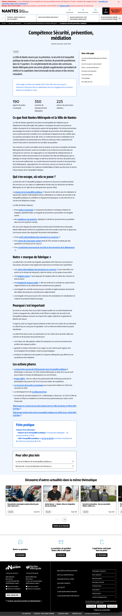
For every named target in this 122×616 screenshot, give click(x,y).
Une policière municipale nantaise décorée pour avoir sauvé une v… (23, 505)
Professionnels (96, 586)
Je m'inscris (61, 555)
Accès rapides (69, 12)
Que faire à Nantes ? (116, 11)
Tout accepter (91, 606)
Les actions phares (87, 74)
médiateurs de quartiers (27, 219)
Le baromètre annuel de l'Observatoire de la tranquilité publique (40, 369)
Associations (96, 590)
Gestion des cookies (63, 613)
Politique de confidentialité (92, 613)
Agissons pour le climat (65, 579)
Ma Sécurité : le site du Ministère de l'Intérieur (33, 466)
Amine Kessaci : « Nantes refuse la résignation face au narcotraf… (60, 505)
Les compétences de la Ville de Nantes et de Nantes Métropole (40, 23)
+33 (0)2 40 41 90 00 (12, 573)
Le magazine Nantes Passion (67, 591)
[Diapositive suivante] (119, 18)
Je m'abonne (20, 555)
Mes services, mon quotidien (67, 571)
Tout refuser (101, 606)
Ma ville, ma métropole (15, 23)
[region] (61, 18)
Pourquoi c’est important (89, 71)
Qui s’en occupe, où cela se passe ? (92, 64)
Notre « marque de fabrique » (90, 67)
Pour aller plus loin (87, 82)
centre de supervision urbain (29, 241)
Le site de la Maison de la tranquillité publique (33, 462)
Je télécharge (101, 555)
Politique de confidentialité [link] (102, 610)
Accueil (4, 23)
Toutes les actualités (61, 526)
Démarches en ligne (83, 12)
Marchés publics (97, 578)
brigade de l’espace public (28, 283)
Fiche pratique (86, 78)
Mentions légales (77, 613)
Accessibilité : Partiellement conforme (44, 613)
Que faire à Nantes (63, 583)
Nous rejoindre (96, 575)
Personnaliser (112, 606)
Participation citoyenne (99, 571)
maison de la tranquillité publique (28, 192)
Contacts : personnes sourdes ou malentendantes (24, 601)
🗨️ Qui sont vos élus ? (12, 586)
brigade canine (24, 276)
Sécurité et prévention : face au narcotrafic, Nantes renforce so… (96, 505)
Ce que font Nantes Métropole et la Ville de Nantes (94, 59)
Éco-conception (26, 613)
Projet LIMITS (19, 379)
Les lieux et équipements (99, 597)
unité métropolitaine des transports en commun (38, 237)
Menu (106, 12)
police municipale (26, 210)
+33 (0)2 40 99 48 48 (32, 573)
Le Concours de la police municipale (28, 385)
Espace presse (96, 593)
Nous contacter (12, 595)
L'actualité (61, 587)
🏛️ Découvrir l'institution (13, 589)
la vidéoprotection (39, 392)
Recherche (95, 12)
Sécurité (16, 52)
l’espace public (64, 6)
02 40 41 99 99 (47, 438)
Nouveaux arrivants (98, 582)
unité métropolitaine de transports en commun (37, 270)
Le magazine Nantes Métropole (68, 596)
